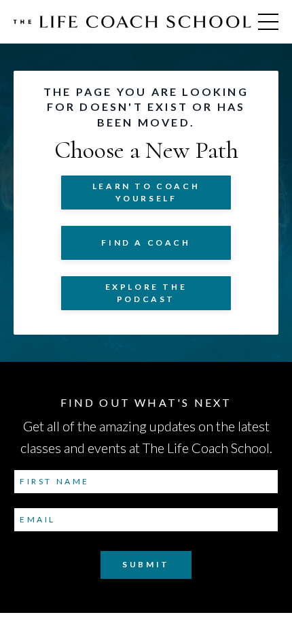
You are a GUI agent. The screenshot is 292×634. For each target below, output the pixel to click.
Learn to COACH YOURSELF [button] (146, 192)
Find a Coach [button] (145, 242)
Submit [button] (146, 564)
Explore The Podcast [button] (146, 293)
